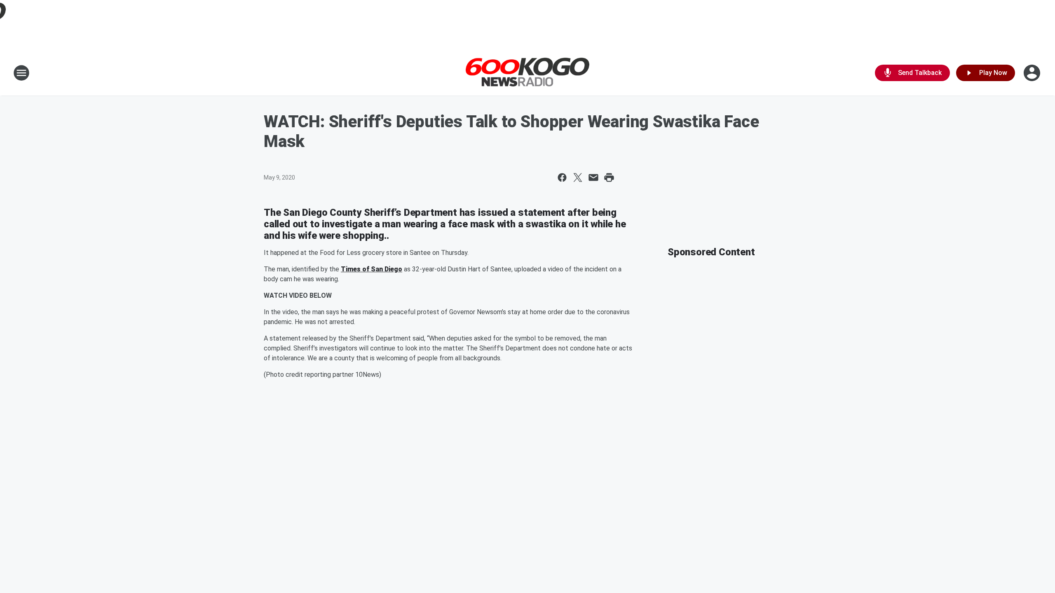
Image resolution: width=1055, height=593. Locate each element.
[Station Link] (527, 73)
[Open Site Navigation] (21, 73)
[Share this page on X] (578, 177)
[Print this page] (609, 177)
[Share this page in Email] (593, 177)
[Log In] (1033, 73)
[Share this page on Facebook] (562, 177)
